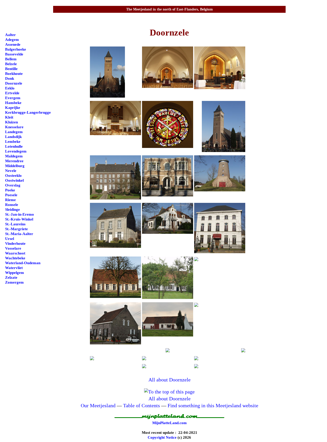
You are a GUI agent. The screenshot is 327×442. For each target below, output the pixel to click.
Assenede (12, 44)
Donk (9, 78)
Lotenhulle (14, 146)
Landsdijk (13, 137)
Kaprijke (12, 108)
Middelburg (15, 166)
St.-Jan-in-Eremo (19, 214)
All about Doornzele (169, 379)
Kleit (9, 117)
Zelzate (11, 277)
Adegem (12, 40)
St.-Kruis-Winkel (19, 219)
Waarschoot (15, 253)
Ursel (9, 239)
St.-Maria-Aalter (19, 234)
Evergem (12, 98)
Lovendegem (16, 151)
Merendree (14, 161)
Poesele (11, 195)
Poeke (10, 190)
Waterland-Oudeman (22, 263)
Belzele (11, 64)
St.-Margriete (16, 229)
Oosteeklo (13, 175)
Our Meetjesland (98, 405)
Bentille (11, 69)
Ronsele (11, 205)
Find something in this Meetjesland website (213, 405)
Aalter (10, 35)
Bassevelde (14, 54)
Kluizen (11, 122)
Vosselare (13, 248)
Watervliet (14, 268)
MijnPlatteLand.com (169, 423)
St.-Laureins (15, 224)
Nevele (10, 171)
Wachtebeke (15, 258)
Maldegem (14, 156)
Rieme (10, 200)
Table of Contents (141, 405)
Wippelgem (14, 273)
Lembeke (12, 141)
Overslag (12, 185)
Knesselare (14, 127)
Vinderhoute (15, 243)
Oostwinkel (14, 180)
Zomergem (14, 282)
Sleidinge (12, 209)
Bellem (11, 59)
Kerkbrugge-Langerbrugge (28, 112)
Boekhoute (14, 74)
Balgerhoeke (15, 49)
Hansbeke (13, 103)
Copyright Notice (162, 437)
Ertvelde (12, 93)
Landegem (14, 132)
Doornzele (13, 83)
